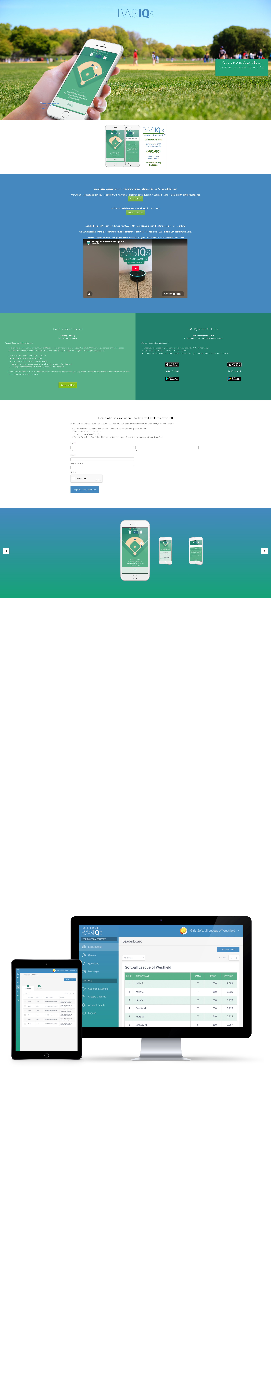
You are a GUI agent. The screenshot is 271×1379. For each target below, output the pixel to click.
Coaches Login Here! (135, 212)
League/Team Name (77, 464)
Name (73, 443)
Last (137, 450)
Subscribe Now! (135, 199)
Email (73, 455)
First (72, 450)
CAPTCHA (73, 472)
